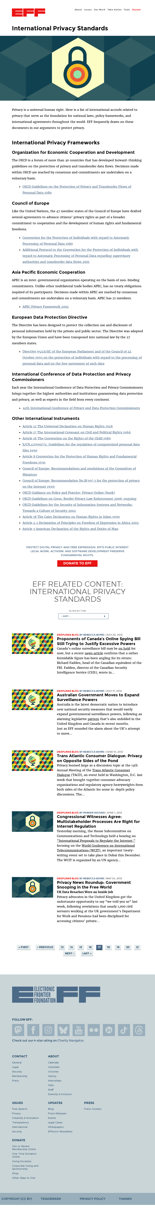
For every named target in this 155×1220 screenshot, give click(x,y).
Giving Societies (21, 1161)
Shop (15, 1173)
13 (62, 947)
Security (17, 1071)
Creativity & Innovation (25, 1117)
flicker (94, 1030)
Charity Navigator (70, 1040)
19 (118, 947)
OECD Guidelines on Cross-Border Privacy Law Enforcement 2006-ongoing (79, 499)
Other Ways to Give (23, 1177)
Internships (54, 1080)
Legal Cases (55, 1122)
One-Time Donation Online (24, 1155)
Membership (19, 1076)
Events (52, 1117)
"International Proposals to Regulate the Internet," (96, 841)
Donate (136, 9)
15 (80, 947)
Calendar (53, 1062)
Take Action (115, 9)
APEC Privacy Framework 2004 (45, 306)
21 (137, 947)
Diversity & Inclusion (60, 1094)
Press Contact (93, 1108)
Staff (50, 1089)
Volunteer (54, 1066)
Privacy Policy (92, 1199)
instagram (48, 1030)
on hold (124, 648)
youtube (79, 1030)
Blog (51, 1108)
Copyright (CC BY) (17, 1199)
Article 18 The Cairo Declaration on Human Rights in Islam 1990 (71, 517)
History (52, 1076)
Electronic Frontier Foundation (28, 13)
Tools (127, 9)
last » (86, 953)
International (19, 1126)
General (17, 1062)
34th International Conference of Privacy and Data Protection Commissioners (81, 408)
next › (69, 953)
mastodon (18, 1030)
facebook (33, 1030)
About (78, 9)
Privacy (16, 1113)
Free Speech (19, 1108)
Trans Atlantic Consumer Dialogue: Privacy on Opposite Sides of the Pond (99, 758)
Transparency (20, 1122)
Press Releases (57, 1113)
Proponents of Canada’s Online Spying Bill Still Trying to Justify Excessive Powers (98, 641)
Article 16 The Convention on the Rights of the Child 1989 (66, 438)
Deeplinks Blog (68, 634)
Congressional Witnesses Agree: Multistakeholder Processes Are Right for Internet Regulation (98, 821)
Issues (88, 9)
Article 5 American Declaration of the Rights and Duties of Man (70, 529)
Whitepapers (56, 1126)
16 (90, 947)
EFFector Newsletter (60, 1131)
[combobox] (83, 616)
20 (127, 947)
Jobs (51, 1085)
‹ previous (45, 947)
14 (71, 947)
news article (94, 653)
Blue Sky (63, 1030)
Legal (15, 1066)
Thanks (125, 1199)
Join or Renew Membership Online (24, 1147)
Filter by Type (77, 611)
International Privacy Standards (78, 595)
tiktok (124, 1030)
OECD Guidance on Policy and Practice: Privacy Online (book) (68, 492)
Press (15, 1080)
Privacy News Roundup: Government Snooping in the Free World (94, 885)
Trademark (51, 1199)
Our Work (99, 9)
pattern (93, 719)
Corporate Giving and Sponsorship (25, 1167)
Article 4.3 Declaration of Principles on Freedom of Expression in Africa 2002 (80, 523)
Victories (53, 1071)
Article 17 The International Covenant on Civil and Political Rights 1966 (76, 432)
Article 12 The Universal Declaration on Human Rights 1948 (67, 426)
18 (108, 947)
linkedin (109, 1030)
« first (24, 947)
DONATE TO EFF (77, 563)
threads (139, 1030)
